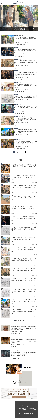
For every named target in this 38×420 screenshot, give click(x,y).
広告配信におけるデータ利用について (26, 408)
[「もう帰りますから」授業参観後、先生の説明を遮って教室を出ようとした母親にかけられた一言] (6, 282)
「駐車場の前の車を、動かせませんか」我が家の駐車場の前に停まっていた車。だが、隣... (23, 239)
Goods (23, 344)
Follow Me (30, 409)
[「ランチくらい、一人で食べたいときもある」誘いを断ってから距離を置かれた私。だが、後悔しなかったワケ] (6, 251)
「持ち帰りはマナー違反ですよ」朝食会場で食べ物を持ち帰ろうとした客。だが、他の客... (23, 291)
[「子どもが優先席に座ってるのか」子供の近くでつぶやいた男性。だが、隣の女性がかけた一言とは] (6, 313)
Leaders (22, 331)
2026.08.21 (34, 234)
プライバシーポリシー (26, 406)
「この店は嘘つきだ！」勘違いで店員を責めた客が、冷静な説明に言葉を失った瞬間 (23, 269)
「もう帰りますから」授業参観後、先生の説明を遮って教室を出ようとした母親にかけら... (23, 280)
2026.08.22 (34, 192)
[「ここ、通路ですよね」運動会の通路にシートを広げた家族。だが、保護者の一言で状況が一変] (6, 178)
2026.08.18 (34, 182)
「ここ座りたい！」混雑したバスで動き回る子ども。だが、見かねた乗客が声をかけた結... (23, 218)
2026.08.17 (34, 172)
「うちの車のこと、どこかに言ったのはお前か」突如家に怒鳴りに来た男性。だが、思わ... (23, 301)
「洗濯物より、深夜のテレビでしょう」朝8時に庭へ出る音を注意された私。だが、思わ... (23, 260)
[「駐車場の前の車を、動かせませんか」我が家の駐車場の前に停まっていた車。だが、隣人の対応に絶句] (6, 241)
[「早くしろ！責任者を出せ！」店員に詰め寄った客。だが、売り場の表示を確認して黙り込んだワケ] (6, 189)
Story (26, 42)
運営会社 (23, 405)
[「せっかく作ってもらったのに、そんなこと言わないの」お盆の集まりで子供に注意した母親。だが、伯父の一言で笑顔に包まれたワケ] (6, 209)
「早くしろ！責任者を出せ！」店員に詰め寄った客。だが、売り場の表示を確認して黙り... (23, 187)
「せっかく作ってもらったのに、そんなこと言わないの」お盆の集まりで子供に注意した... (23, 208)
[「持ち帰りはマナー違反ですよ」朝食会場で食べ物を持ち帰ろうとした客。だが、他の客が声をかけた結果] (6, 292)
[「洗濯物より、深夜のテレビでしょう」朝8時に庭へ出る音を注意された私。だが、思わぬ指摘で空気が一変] (6, 261)
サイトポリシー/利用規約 (22, 409)
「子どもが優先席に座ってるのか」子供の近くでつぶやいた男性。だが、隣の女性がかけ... (23, 312)
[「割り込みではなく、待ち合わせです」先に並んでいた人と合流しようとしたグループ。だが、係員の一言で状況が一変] (6, 199)
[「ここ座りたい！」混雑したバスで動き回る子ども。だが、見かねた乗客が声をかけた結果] (6, 220)
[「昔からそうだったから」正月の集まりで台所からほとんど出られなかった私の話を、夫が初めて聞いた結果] (6, 230)
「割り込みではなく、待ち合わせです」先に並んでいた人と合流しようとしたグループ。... (23, 198)
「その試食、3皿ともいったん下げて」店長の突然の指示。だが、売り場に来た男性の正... (23, 167)
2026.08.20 (34, 244)
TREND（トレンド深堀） (19, 42)
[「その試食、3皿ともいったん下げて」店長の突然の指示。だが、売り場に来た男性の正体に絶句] (6, 168)
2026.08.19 (34, 203)
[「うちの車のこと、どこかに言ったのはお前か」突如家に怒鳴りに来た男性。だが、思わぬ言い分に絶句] (6, 303)
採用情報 (34, 409)
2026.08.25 (34, 254)
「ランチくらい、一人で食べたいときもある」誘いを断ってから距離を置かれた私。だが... (23, 249)
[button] (3, 17)
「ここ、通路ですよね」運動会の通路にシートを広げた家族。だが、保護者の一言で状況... (23, 177)
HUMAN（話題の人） (15, 331)
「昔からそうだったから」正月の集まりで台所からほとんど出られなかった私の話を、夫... (23, 229)
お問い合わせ (28, 405)
